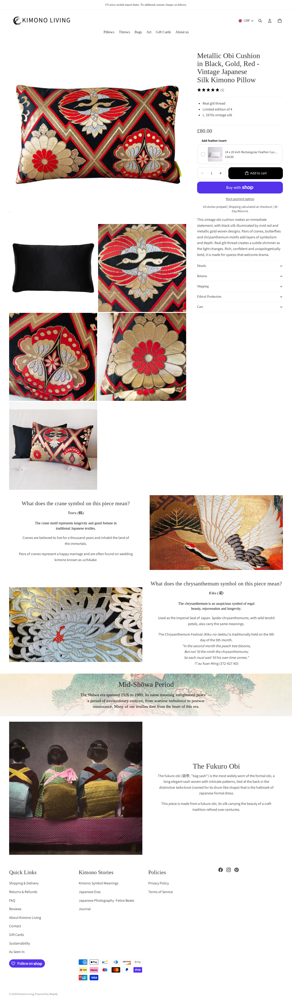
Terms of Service (160, 891)
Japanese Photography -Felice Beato (106, 900)
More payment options (240, 199)
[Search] (260, 21)
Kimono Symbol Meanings (98, 883)
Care (200, 307)
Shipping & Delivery (24, 883)
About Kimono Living (25, 917)
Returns (202, 276)
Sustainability (19, 943)
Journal (85, 909)
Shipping (203, 286)
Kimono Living (26, 994)
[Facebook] (220, 870)
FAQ (12, 900)
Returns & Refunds (23, 891)
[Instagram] (228, 870)
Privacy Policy (158, 883)
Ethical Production (209, 296)
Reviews (15, 909)
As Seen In (17, 951)
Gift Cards (16, 934)
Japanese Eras (90, 891)
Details (201, 266)
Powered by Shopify (46, 994)
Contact (15, 926)
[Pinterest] (236, 870)
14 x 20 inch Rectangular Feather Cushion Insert (252, 152)
